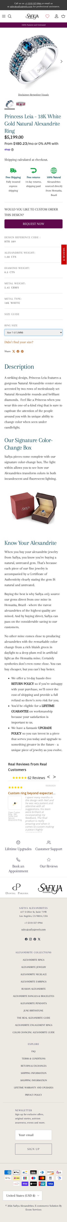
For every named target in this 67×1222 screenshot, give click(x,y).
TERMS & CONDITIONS (33, 1058)
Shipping (11, 160)
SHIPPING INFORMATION (33, 1073)
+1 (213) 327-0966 (33, 3)
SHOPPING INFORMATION (33, 1080)
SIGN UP (33, 1149)
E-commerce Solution (47, 1205)
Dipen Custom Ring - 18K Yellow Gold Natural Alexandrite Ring (15, 816)
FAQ (33, 1051)
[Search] (11, 16)
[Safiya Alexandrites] (32, 16)
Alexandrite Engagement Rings (33, 1025)
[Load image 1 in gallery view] (33, 60)
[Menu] (4, 16)
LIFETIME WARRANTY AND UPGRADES (33, 1087)
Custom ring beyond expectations (33, 793)
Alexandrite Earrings (33, 981)
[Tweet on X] (13, 351)
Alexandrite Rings (33, 959)
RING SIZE (11, 325)
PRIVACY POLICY (33, 1094)
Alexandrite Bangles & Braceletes (33, 996)
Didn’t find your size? (18, 342)
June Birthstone (33, 1010)
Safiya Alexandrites (23, 1205)
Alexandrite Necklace (33, 974)
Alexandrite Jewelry (33, 967)
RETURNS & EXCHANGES (33, 1065)
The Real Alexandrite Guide (33, 1017)
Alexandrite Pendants (33, 1003)
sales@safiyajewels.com (21, 6)
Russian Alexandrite (33, 988)
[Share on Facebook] (18, 351)
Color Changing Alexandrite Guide (34, 1032)
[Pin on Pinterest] (22, 351)
